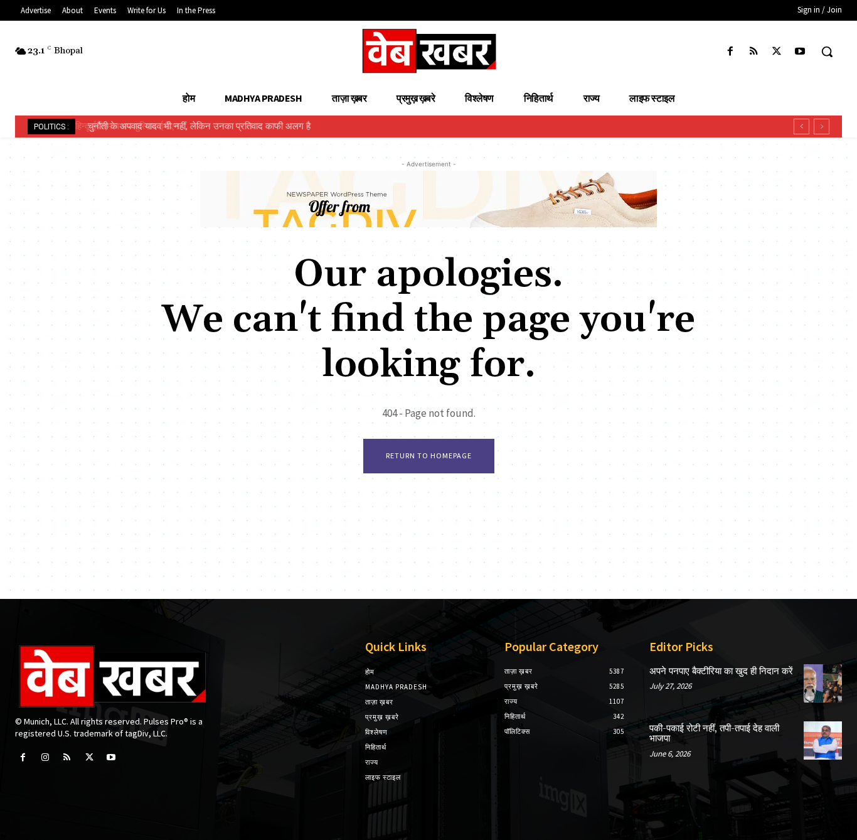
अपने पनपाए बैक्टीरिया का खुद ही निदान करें (721, 671)
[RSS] (753, 51)
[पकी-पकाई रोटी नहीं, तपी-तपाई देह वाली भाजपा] (823, 740)
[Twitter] (777, 51)
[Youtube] (800, 51)
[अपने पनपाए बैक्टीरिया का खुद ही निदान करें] (823, 683)
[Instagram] (45, 757)
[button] (827, 51)
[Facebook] (729, 51)
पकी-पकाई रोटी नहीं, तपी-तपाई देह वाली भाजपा (714, 734)
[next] (821, 126)
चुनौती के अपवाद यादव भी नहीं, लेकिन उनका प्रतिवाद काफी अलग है (196, 126)
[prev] (801, 126)
